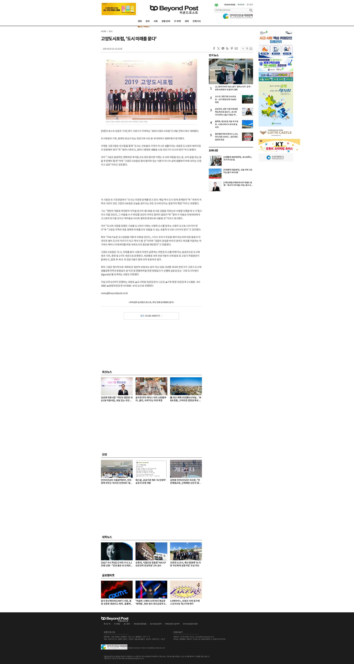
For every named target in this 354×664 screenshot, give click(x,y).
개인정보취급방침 (140, 624)
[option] (119, 9)
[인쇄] (251, 49)
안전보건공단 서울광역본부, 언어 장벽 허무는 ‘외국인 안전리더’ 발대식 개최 (116, 482)
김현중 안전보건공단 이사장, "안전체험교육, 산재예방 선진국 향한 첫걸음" (185, 482)
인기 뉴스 (214, 55)
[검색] (251, 10)
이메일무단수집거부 (172, 624)
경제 (140, 21)
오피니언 (213, 150)
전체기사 (197, 21)
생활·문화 (166, 21)
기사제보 (117, 624)
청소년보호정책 (155, 624)
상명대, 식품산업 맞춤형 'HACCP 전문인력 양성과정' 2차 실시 (151, 564)
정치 (148, 21)
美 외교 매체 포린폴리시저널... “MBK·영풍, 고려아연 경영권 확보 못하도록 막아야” (185, 399)
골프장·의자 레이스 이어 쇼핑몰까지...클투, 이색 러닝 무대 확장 (151, 399)
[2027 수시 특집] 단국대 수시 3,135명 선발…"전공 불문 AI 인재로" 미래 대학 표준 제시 (116, 564)
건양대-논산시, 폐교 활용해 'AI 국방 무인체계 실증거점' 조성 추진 (185, 564)
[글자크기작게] (243, 49)
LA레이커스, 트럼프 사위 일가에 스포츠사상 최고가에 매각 (185, 602)
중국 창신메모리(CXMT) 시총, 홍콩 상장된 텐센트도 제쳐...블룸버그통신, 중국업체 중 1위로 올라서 (117, 602)
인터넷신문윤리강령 (190, 624)
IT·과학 (177, 21)
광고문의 (250, 5)
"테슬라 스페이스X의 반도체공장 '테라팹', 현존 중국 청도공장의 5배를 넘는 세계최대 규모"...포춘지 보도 (151, 602)
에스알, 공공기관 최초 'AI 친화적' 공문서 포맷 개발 (151, 481)
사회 (156, 21)
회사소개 (241, 5)
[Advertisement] (151, 180)
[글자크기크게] (247, 49)
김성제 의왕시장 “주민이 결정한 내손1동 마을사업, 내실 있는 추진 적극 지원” (116, 399)
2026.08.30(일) (229, 5)
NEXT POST (144, 26)
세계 (187, 21)
